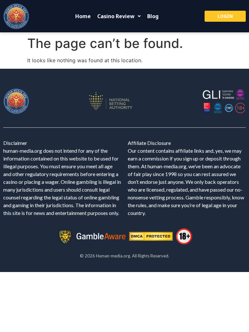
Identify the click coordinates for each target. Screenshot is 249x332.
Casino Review (116, 16)
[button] (119, 16)
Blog (153, 16)
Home (83, 16)
